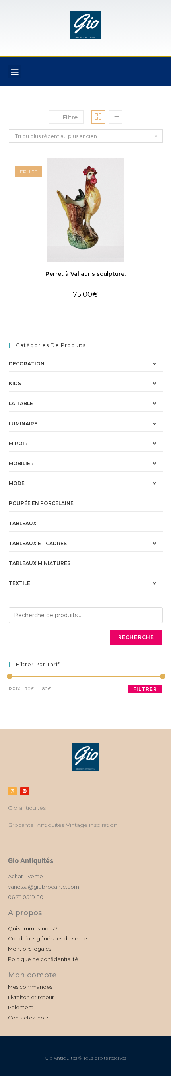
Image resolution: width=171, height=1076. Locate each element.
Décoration (27, 363)
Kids (15, 383)
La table (21, 403)
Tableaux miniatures (39, 563)
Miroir (18, 443)
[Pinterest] (24, 791)
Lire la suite (85, 308)
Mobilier (21, 463)
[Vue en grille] (98, 117)
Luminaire (23, 424)
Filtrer (145, 689)
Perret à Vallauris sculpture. (85, 273)
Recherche (136, 637)
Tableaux (23, 523)
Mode (17, 483)
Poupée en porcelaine (41, 503)
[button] (14, 71)
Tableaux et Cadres (38, 543)
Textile (19, 583)
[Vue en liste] (115, 117)
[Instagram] (12, 791)
